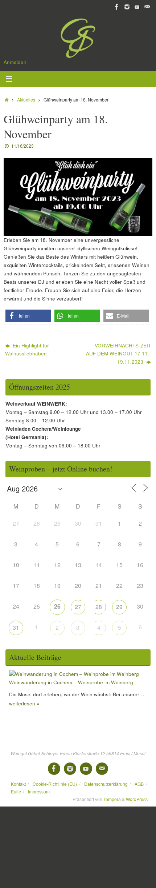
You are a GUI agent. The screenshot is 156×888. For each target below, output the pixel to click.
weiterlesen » (24, 703)
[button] (28, 316)
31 (16, 627)
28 (98, 606)
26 (57, 606)
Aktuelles (26, 99)
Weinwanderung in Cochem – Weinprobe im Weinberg (71, 682)
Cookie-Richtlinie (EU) (55, 784)
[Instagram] (127, 7)
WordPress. (137, 799)
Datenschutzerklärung (106, 784)
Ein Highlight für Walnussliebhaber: (27, 349)
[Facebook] (117, 7)
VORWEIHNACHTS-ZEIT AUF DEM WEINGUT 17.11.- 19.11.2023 (118, 354)
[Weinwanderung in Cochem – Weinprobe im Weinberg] (74, 673)
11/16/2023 (22, 146)
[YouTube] (137, 7)
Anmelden (15, 62)
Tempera (112, 799)
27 (78, 606)
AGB (139, 784)
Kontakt (18, 784)
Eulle (16, 791)
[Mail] (147, 7)
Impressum (39, 791)
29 (119, 606)
